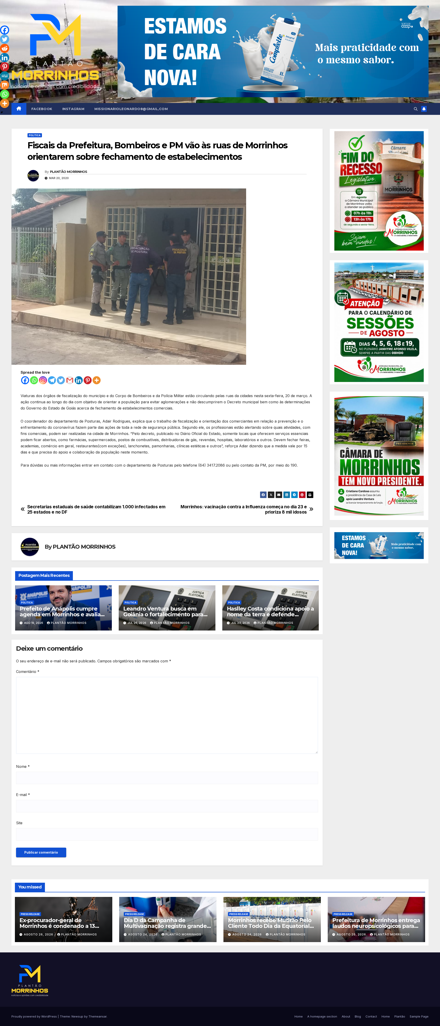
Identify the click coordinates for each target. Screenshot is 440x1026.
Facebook (41, 109)
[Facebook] (25, 380)
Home (298, 1016)
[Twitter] (61, 380)
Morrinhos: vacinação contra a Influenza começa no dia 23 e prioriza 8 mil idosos (244, 509)
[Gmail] (70, 380)
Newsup (77, 1016)
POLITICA (35, 135)
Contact (371, 1016)
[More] (97, 380)
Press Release (30, 914)
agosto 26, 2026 (39, 934)
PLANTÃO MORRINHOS (68, 172)
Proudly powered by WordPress (34, 1016)
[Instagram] (43, 380)
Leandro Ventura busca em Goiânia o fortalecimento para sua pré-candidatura (163, 614)
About (346, 1016)
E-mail (23, 794)
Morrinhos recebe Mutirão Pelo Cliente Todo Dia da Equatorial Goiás (269, 926)
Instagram (73, 109)
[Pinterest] (88, 380)
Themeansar (97, 1016)
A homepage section (322, 1016)
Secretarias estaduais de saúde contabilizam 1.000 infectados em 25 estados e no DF (96, 509)
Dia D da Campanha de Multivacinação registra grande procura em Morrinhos (165, 926)
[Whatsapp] (34, 380)
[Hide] (2, 112)
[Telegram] (52, 380)
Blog (358, 1016)
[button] (416, 109)
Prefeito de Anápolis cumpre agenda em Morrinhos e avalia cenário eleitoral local (60, 614)
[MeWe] (4, 75)
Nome (23, 766)
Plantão (399, 1016)
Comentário (27, 671)
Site (19, 823)
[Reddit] (4, 48)
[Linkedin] (79, 380)
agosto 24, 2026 (143, 934)
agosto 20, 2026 (352, 934)
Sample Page (419, 1016)
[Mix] (4, 85)
